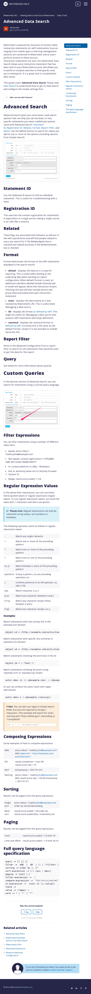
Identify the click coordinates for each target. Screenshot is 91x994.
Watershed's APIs (13, 944)
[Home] (6, 4)
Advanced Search (73, 45)
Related (27, 127)
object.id (24, 753)
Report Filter (47, 127)
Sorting (69, 100)
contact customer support (61, 970)
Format (36, 127)
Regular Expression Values (74, 87)
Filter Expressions (74, 81)
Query (7, 131)
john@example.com (47, 750)
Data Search (10, 85)
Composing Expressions (71, 94)
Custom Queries (73, 77)
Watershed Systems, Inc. (23, 987)
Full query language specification (74, 111)
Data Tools (62, 15)
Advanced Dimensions (15, 948)
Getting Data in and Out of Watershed (37, 15)
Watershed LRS (10, 15)
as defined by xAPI (42, 311)
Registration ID (14, 127)
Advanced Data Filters (15, 933)
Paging (69, 105)
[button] (26, 912)
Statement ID (71, 50)
